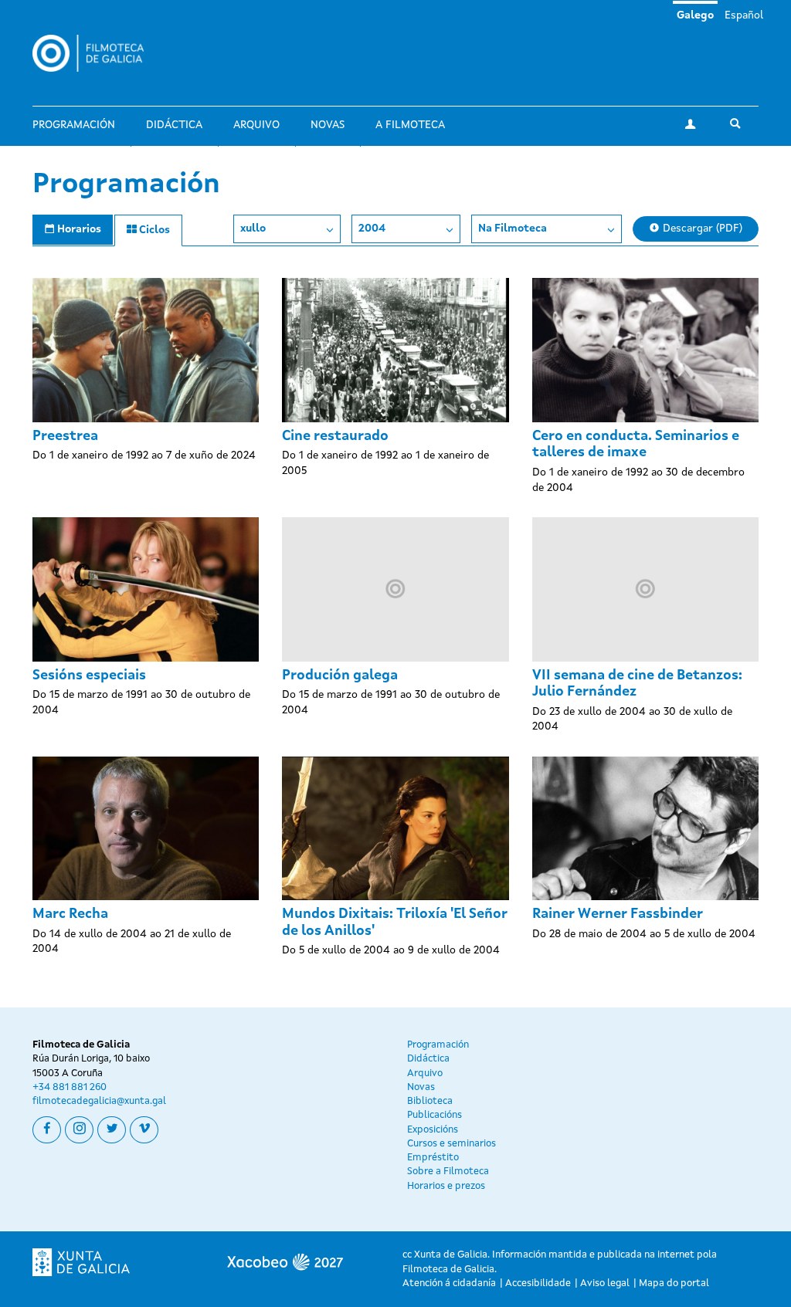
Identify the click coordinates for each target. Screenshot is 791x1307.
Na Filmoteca (512, 228)
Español (744, 15)
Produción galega (340, 675)
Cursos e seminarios (451, 1144)
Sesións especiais (89, 675)
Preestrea (65, 436)
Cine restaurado (335, 436)
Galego (695, 15)
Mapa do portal (674, 1283)
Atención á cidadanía (449, 1283)
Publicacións (434, 1115)
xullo (253, 228)
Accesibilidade (538, 1283)
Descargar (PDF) (701, 228)
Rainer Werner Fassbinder (617, 914)
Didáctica (174, 125)
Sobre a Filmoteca (448, 1171)
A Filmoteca (410, 125)
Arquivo (256, 125)
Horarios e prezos (446, 1186)
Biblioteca (430, 1101)
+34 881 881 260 (69, 1087)
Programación (73, 125)
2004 (371, 228)
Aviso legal (605, 1283)
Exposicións (432, 1130)
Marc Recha (70, 914)
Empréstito (433, 1158)
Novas (328, 125)
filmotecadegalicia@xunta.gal (99, 1101)
